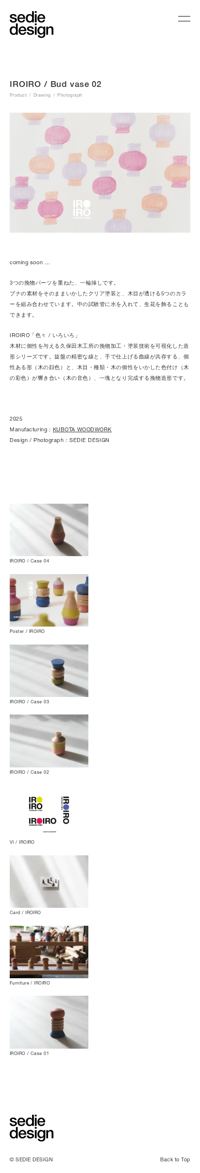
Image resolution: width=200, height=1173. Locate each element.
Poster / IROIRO (27, 631)
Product (18, 95)
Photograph (70, 95)
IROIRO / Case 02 (29, 772)
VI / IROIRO (22, 842)
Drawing (42, 95)
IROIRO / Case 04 (29, 560)
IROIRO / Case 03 (29, 701)
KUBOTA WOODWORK (82, 429)
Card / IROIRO (25, 912)
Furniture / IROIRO (30, 983)
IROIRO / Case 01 (29, 1053)
